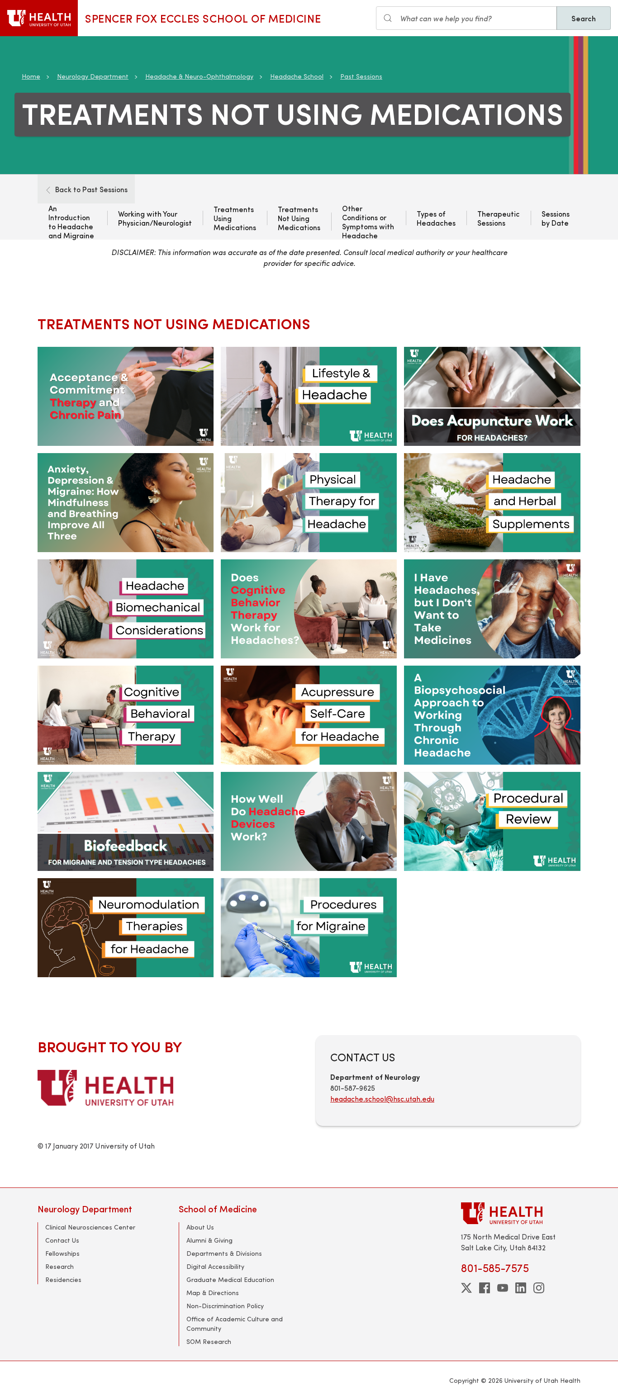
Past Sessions (361, 76)
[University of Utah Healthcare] (520, 1213)
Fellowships (62, 1253)
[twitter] (466, 1287)
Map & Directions (212, 1292)
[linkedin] (520, 1287)
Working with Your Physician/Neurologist (155, 217)
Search (583, 18)
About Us (200, 1227)
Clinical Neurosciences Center (90, 1227)
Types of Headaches (436, 217)
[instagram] (538, 1287)
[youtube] (502, 1287)
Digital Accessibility (215, 1266)
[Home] (39, 18)
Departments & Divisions (224, 1253)
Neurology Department (92, 76)
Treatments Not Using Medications (299, 218)
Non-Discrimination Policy (225, 1305)
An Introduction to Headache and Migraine (71, 221)
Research (59, 1266)
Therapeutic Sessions (498, 217)
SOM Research (208, 1341)
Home (31, 76)
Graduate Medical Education (230, 1279)
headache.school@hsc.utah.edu (382, 1098)
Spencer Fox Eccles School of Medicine (203, 18)
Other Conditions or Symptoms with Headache (368, 221)
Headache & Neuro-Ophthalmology (199, 76)
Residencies (63, 1279)
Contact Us (62, 1240)
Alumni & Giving (209, 1240)
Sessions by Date (556, 217)
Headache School (296, 76)
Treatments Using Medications (235, 218)
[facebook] (484, 1287)
